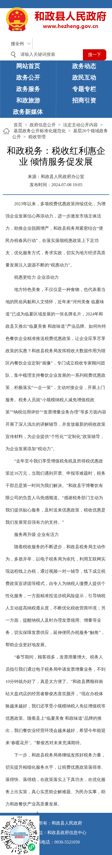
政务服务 (28, 88)
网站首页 (28, 66)
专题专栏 (84, 88)
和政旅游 (28, 100)
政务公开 (28, 77)
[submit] (94, 54)
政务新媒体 (28, 111)
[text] (44, 54)
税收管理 (37, 136)
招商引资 (84, 100)
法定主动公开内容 (80, 124)
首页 (18, 124)
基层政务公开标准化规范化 (40, 130)
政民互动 (84, 77)
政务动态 (84, 66)
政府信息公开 (43, 124)
